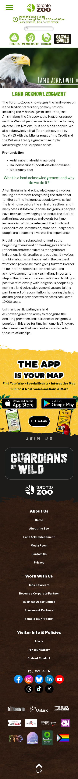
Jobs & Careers (39, 585)
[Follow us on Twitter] (49, 689)
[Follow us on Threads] (28, 689)
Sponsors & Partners (39, 610)
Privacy (39, 562)
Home (39, 520)
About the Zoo (39, 528)
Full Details (39, 421)
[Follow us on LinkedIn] (49, 679)
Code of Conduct (39, 658)
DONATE (46, 44)
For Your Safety (39, 649)
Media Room (39, 545)
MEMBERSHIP (30, 44)
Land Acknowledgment (39, 537)
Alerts (39, 641)
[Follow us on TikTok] (39, 689)
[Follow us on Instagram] (28, 679)
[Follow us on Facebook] (18, 679)
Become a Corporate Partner (39, 593)
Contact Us (39, 554)
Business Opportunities (39, 601)
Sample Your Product (39, 618)
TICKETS (14, 44)
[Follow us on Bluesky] (39, 679)
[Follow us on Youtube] (59, 679)
